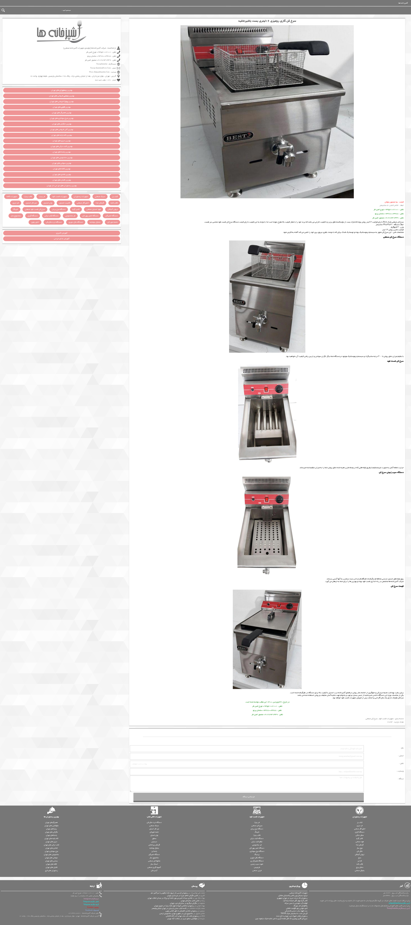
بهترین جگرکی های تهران (61, 124)
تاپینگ (15, 209)
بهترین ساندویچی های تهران (62, 157)
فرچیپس (257, 867)
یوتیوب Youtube (93, 907)
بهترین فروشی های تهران (61, 95)
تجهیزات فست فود (348, 697)
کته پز (360, 860)
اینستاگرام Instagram (91, 898)
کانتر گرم (75, 209)
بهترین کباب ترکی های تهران (62, 146)
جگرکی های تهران (51, 832)
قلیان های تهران (51, 867)
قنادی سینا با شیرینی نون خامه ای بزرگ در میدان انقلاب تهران (170, 898)
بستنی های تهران (51, 860)
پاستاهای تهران (51, 835)
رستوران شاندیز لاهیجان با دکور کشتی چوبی (181, 910)
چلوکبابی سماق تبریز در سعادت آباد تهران (182, 918)
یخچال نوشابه (95, 222)
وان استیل (48, 203)
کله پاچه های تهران (51, 838)
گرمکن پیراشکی (154, 844)
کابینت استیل (64, 203)
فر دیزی (16, 203)
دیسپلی (154, 841)
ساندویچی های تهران (51, 854)
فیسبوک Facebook (92, 910)
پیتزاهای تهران (51, 828)
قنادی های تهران (51, 848)
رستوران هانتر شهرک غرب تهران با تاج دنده (291, 916)
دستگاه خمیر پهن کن (90, 215)
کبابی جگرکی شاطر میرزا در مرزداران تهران (182, 895)
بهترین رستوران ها (51, 816)
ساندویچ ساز (16, 215)
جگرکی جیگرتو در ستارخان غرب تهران (183, 903)
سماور (154, 838)
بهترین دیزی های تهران (62, 140)
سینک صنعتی (100, 196)
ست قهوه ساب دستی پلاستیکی (296, 911)
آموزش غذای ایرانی (61, 238)
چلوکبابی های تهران (51, 825)
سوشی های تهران (51, 857)
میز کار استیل (31, 203)
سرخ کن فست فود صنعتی (35, 209)
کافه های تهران (51, 864)
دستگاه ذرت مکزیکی (54, 222)
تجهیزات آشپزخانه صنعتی (298, 893)
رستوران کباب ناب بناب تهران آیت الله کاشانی (182, 916)
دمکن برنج (359, 867)
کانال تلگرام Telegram (91, 901)
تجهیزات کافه (12, 196)
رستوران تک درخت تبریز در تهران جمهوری (292, 898)
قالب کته (114, 203)
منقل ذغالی (360, 835)
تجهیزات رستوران (81, 196)
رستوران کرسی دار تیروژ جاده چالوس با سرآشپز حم (169, 892)
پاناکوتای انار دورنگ (300, 905)
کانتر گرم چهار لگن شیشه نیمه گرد (295, 900)
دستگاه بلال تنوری (76, 222)
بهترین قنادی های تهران (61, 174)
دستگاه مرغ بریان (59, 209)
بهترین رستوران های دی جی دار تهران (62, 185)
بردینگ (256, 854)
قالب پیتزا (28, 196)
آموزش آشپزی (61, 233)
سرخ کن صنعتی (371, 718)
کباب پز (115, 196)
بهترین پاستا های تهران (62, 152)
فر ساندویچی (70, 215)
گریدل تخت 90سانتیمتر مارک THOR (294, 913)
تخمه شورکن (154, 832)
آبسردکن (154, 870)
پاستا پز (154, 851)
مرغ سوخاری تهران (51, 851)
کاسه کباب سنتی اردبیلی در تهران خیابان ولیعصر (169, 908)
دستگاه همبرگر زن (257, 860)
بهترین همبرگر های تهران (61, 112)
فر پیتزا (42, 196)
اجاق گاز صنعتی (83, 203)
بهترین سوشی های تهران (61, 163)
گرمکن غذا (100, 203)
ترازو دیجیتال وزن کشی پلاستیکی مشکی (292, 895)
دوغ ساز (360, 848)
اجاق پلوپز (35, 222)
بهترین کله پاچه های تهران (61, 135)
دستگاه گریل (33, 215)
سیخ (359, 857)
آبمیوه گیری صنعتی (154, 867)
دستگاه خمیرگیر (111, 215)
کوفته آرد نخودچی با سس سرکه (296, 903)
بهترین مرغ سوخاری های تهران (62, 118)
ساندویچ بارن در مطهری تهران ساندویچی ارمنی (176, 913)
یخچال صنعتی (359, 870)
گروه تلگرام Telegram (91, 904)
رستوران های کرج (51, 870)
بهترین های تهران (61, 90)
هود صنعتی (360, 841)
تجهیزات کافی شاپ (154, 816)
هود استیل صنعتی (93, 209)
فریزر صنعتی (257, 870)
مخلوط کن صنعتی (154, 860)
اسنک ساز (154, 864)
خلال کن (360, 851)
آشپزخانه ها (403, 3)
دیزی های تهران (51, 841)
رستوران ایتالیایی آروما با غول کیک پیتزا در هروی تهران (174, 905)
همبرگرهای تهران (51, 822)
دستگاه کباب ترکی (51, 215)
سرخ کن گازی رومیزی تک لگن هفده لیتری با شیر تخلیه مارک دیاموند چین (281, 918)
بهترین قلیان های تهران (61, 180)
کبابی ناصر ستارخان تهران (190, 900)
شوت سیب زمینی (257, 864)
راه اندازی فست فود (371, 581)
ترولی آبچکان (113, 209)
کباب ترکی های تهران (51, 844)
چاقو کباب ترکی (256, 841)
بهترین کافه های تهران (61, 168)
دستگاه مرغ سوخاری (257, 851)
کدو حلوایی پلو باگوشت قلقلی (296, 908)
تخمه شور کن (112, 222)
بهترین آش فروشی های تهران (61, 129)
